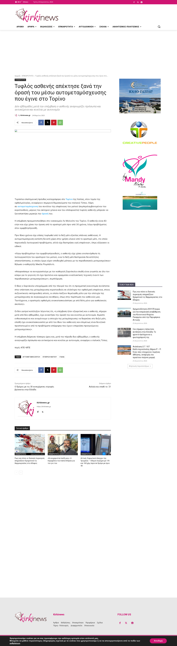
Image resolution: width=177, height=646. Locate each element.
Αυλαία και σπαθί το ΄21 (100, 386)
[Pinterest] (54, 122)
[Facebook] (134, 2)
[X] (138, 2)
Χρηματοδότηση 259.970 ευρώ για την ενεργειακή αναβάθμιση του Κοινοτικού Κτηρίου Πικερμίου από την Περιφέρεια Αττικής (146, 314)
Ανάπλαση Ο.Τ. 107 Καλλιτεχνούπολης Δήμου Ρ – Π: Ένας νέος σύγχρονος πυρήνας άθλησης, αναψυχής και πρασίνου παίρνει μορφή (147, 352)
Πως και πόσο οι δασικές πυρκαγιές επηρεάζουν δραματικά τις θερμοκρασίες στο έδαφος (30, 460)
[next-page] (21, 472)
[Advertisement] (88, 50)
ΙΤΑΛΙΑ (61, 357)
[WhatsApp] (60, 122)
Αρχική (17, 76)
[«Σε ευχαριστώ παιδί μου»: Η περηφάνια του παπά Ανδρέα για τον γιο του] (63, 444)
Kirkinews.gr (25, 115)
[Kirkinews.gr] (37, 15)
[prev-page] (16, 472)
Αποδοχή (158, 640)
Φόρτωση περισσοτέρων (139, 366)
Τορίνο (69, 199)
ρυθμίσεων (15, 643)
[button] (159, 26)
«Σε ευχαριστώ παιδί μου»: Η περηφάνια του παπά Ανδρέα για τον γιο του (61, 460)
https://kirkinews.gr (44, 406)
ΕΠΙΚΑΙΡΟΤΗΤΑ (27, 76)
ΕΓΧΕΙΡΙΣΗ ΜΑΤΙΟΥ (50, 357)
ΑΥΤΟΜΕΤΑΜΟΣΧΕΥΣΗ (31, 357)
